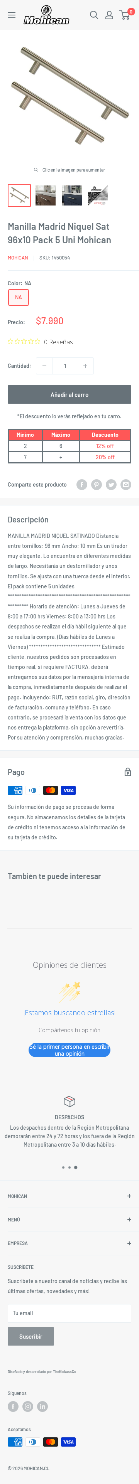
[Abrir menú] (11, 15)
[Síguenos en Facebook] (13, 1406)
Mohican (18, 257)
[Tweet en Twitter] (111, 484)
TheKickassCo (64, 1371)
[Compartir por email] (125, 484)
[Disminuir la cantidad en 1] (44, 366)
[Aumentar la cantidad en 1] (85, 366)
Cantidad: (19, 365)
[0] (125, 15)
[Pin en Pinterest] (96, 484)
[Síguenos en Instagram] (27, 1406)
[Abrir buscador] (94, 15)
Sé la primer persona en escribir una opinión (70, 1050)
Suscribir (30, 1336)
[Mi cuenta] (109, 15)
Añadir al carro (69, 394)
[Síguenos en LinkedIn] (42, 1406)
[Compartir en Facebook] (81, 484)
